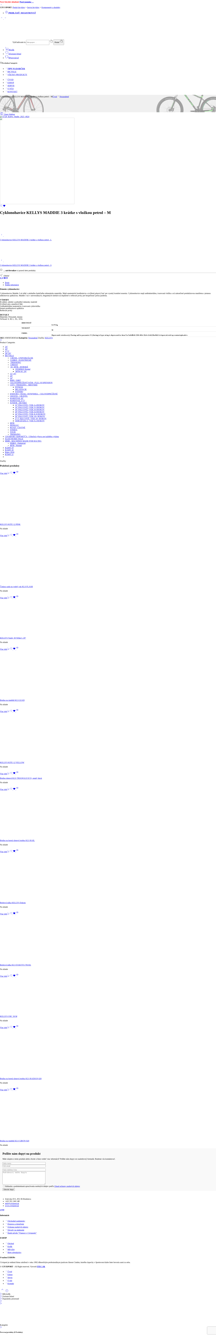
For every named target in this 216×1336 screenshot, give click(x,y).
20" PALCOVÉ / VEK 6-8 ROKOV (29, 412)
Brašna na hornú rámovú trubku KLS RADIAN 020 (21, 1079)
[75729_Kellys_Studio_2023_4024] (14, 117)
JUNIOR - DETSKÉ (18, 403)
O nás (10, 1280)
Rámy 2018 (9, 452)
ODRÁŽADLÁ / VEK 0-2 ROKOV (30, 421)
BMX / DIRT (15, 380)
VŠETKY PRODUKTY (17, 75)
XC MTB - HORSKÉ (19, 367)
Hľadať (57, 42)
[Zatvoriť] (1, 340)
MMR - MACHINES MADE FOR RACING (23, 441)
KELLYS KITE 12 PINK (10, 524)
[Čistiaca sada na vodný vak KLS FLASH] (108, 561)
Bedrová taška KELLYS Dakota (13, 903)
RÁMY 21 (9, 454)
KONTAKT (12, 92)
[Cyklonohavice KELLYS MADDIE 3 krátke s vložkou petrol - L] (2, 236)
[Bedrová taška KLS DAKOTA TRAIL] (108, 939)
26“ (6, 349)
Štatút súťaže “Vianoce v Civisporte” (22, 1233)
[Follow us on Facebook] (1, 1210)
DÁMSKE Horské (22, 369)
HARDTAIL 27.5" (17, 401)
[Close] (1, 1299)
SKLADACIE (21, 389)
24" (6, 347)
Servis (10, 1277)
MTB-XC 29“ (21, 371)
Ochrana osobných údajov (18, 1227)
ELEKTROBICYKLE (14, 439)
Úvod (54, 97)
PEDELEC (14, 425)
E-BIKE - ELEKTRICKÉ (20, 360)
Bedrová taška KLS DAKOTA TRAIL (15, 965)
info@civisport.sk (12, 1203)
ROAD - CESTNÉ (17, 427)
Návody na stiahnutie (16, 1230)
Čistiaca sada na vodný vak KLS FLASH (16, 587)
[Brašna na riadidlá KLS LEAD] (108, 674)
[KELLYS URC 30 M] (108, 996)
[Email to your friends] (7, 278)
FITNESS (19, 387)
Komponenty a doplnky (51, 7)
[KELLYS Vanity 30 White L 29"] (108, 618)
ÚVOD (11, 80)
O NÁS (11, 89)
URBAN (14, 365)
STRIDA (13, 430)
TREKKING (15, 362)
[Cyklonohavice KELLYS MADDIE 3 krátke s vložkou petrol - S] (2, 261)
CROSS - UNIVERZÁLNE (21, 358)
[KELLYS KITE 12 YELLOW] (108, 737)
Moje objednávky (14, 1252)
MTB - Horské (16, 445)
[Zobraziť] (1, 5)
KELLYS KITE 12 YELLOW (12, 762)
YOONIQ (19, 392)
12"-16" (13, 374)
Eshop (10, 1275)
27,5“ (7, 351)
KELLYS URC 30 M (8, 1016)
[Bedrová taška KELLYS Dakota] (108, 877)
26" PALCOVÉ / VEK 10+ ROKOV (30, 416)
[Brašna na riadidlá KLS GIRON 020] (108, 1115)
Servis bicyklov (33, 7)
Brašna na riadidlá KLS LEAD (12, 700)
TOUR (13, 432)
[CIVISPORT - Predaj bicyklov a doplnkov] (19, 38)
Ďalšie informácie (12, 285)
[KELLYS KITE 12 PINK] (108, 499)
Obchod (11, 1243)
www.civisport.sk (12, 1206)
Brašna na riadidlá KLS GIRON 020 (14, 1141)
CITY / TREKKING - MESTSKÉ (24, 385)
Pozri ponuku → (27, 2)
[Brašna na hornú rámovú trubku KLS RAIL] (108, 815)
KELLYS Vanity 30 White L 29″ (13, 638)
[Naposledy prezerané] (6, 1292)
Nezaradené (64, 97)
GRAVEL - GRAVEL (19, 396)
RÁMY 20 (9, 450)
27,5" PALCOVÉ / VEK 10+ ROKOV (30, 419)
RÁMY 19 (9, 448)
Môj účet (11, 1249)
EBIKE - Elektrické (18, 443)
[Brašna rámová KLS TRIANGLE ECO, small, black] (108, 776)
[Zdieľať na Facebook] (3, 278)
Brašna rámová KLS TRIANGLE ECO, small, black (21, 778)
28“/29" (8, 353)
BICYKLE (12, 72)
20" (11, 376)
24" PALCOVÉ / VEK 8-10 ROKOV (30, 414)
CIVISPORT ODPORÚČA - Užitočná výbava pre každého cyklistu (32, 436)
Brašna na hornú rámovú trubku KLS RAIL (17, 840)
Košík (10, 1246)
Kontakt (11, 1283)
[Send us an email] (3, 1210)
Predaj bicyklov (19, 7)
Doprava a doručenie (16, 1224)
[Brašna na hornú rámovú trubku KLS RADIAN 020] (108, 1053)
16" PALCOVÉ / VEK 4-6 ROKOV (29, 410)
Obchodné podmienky (16, 1221)
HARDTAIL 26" (17, 398)
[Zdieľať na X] (1, 278)
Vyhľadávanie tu (19, 42)
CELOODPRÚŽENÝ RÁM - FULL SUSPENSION (31, 383)
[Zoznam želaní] (3, 206)
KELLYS (49, 338)
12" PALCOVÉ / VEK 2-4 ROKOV (29, 405)
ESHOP (11, 83)
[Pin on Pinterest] (5, 278)
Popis (7, 283)
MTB (12, 423)
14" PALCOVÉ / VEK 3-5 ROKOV (29, 407)
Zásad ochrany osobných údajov (67, 1186)
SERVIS (11, 86)
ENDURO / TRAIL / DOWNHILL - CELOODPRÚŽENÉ (34, 394)
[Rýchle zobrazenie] (17, 473)
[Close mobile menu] (1, 1303)
